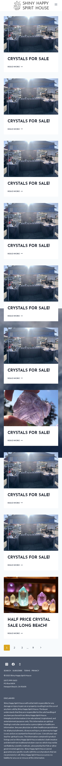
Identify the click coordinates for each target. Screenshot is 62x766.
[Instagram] (7, 664)
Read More (15, 66)
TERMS (27, 670)
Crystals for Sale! (29, 121)
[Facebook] (13, 664)
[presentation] (31, 34)
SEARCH (7, 670)
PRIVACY (35, 670)
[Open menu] (56, 4)
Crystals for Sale (28, 59)
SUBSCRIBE (17, 670)
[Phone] (20, 664)
